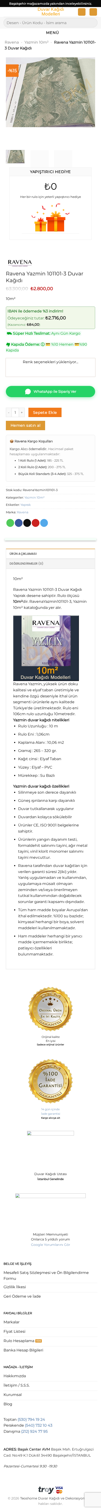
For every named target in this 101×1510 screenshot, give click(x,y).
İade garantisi (50, 1113)
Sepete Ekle (45, 412)
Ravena (12, 42)
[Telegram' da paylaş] (44, 523)
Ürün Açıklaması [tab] (23, 554)
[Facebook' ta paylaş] (19, 523)
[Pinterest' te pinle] (35, 523)
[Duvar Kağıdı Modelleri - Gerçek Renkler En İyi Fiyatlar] (50, 12)
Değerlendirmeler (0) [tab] (26, 564)
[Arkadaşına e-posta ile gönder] (27, 523)
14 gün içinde (50, 1109)
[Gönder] (92, 22)
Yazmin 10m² (36, 42)
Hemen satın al (26, 425)
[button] (6, 13)
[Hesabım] (81, 12)
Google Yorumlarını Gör (50, 1245)
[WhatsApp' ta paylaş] (10, 523)
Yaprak (25, 505)
